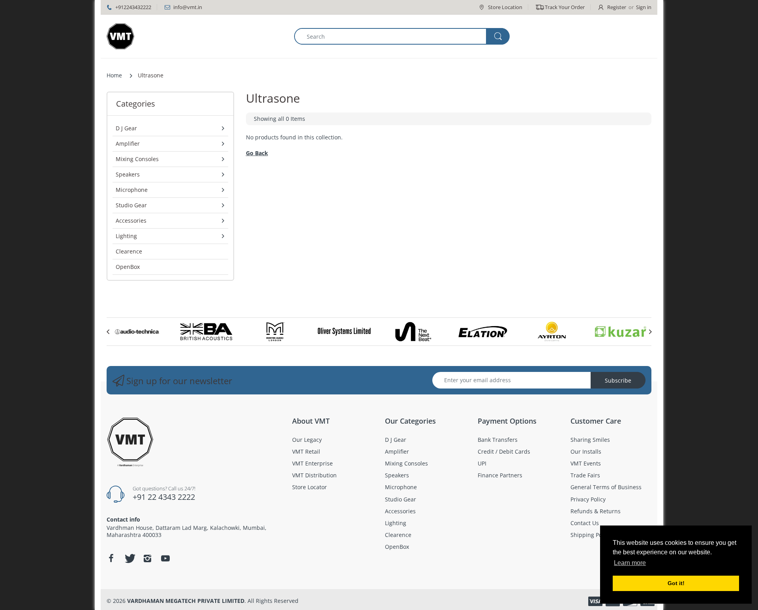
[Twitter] (129, 558)
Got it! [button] (676, 583)
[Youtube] (165, 558)
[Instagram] (147, 558)
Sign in (643, 7)
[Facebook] (111, 558)
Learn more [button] (630, 562)
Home (114, 75)
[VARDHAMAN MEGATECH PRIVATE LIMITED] (120, 36)
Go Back (257, 153)
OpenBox (128, 266)
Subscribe (618, 380)
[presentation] (108, 332)
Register (616, 7)
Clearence (129, 251)
